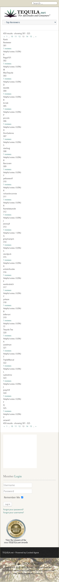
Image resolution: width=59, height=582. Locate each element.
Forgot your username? (13, 512)
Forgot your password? (13, 509)
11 (16, 36)
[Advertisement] (20, 451)
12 (19, 36)
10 (12, 36)
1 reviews (7, 48)
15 (31, 36)
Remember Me (12, 497)
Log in (7, 504)
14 (27, 36)
